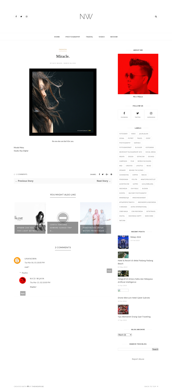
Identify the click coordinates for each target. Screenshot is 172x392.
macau (144, 175)
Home (57, 37)
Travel (89, 37)
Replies (25, 273)
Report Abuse (138, 359)
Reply (109, 271)
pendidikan (123, 179)
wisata (121, 156)
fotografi (123, 134)
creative (129, 166)
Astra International (139, 207)
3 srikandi (123, 207)
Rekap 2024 (135, 237)
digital (122, 216)
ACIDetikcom (124, 184)
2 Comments (21, 174)
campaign (123, 161)
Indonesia (123, 188)
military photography (137, 193)
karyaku (137, 143)
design (130, 156)
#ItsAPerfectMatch (126, 202)
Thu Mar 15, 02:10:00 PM (40, 282)
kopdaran (150, 147)
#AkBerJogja (124, 198)
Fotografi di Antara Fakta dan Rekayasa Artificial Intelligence (135, 280)
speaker (122, 170)
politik (134, 179)
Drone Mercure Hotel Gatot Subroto (134, 297)
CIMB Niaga (123, 211)
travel (139, 138)
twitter (137, 117)
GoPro (135, 184)
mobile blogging (144, 161)
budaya (145, 188)
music (149, 166)
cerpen (135, 175)
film (132, 161)
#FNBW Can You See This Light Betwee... (28, 229)
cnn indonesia (137, 211)
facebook (124, 117)
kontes (122, 193)
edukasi (151, 156)
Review (114, 37)
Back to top (151, 386)
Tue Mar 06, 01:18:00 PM (35, 262)
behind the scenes (136, 170)
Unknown (31, 258)
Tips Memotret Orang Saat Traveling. (134, 316)
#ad (120, 166)
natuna (122, 220)
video (133, 134)
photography (124, 143)
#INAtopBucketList (148, 179)
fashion (63, 49)
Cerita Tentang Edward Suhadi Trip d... (61, 227)
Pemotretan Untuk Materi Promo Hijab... (94, 229)
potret (130, 138)
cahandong (124, 175)
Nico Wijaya (37, 278)
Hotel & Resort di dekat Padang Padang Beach (135, 262)
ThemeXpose (38, 386)
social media (151, 152)
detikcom (140, 156)
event (148, 138)
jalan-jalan (143, 134)
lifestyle (139, 166)
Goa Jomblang (147, 184)
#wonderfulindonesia (147, 202)
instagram (151, 117)
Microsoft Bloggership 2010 (130, 152)
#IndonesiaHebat (139, 198)
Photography (73, 37)
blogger (138, 147)
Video (102, 37)
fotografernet (125, 147)
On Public (135, 188)
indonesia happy (134, 216)
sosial (121, 138)
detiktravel (151, 211)
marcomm (149, 216)
